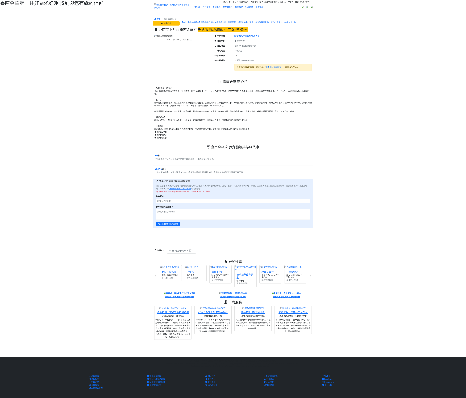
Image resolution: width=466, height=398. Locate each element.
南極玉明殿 (218, 272)
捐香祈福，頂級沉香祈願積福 (173, 312)
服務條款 (211, 382)
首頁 (158, 19)
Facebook (328, 379)
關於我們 (211, 376)
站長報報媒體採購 (157, 382)
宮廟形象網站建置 (157, 379)
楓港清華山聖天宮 (245, 276)
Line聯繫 (270, 382)
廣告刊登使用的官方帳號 (180, 188)
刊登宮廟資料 (272, 376)
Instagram (329, 382)
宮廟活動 (95, 382)
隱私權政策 (212, 385)
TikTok (327, 376)
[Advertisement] (233, 237)
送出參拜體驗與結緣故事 (168, 224)
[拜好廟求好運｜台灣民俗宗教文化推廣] (172, 6)
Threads (328, 385)
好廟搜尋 (95, 376)
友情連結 (270, 379)
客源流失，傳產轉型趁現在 (293, 312)
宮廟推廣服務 (155, 376)
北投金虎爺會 (169, 272)
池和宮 (190, 272)
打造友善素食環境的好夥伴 (213, 312)
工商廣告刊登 (97, 387)
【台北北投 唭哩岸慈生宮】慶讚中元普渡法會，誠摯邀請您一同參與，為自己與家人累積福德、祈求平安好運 (228, 23)
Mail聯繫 (270, 385)
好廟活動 (249, 6)
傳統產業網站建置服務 (253, 312)
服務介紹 (211, 379)
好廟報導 (239, 6)
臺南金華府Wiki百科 (182, 250)
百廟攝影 (259, 6)
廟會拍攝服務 (155, 385)
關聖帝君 (241, 41)
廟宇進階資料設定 (273, 67)
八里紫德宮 (292, 272)
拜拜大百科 (228, 6)
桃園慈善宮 (268, 272)
